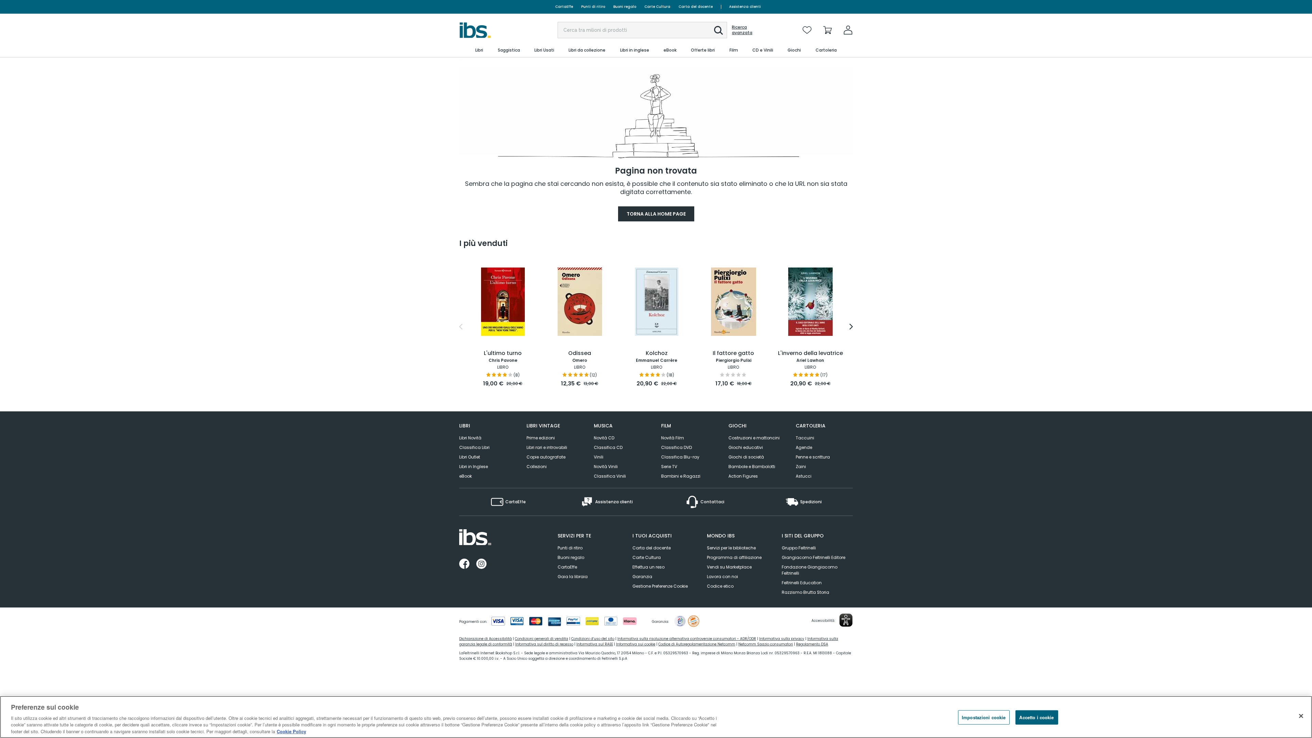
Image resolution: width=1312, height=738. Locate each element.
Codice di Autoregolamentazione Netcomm (696, 644)
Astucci (803, 476)
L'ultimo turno (503, 353)
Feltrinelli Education (802, 583)
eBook (465, 476)
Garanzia (642, 576)
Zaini (801, 466)
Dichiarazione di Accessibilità (485, 638)
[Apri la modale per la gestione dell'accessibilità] (846, 620)
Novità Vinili (606, 466)
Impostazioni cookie (984, 717)
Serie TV (669, 466)
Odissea (579, 353)
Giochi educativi (745, 447)
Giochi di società (746, 457)
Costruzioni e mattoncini (754, 438)
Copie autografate (546, 457)
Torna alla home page (656, 213)
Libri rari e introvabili (547, 447)
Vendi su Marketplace (729, 567)
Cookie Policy (291, 731)
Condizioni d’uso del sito (592, 638)
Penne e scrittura (813, 457)
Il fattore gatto (733, 353)
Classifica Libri (474, 447)
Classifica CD (608, 447)
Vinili (598, 457)
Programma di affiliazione (734, 557)
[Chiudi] (1301, 716)
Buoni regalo (624, 6)
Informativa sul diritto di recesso (544, 644)
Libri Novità (470, 438)
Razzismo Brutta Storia (805, 592)
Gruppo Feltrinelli (799, 548)
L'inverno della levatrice (810, 353)
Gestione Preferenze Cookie (660, 586)
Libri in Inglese (473, 466)
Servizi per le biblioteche (731, 548)
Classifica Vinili (610, 476)
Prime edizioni (541, 438)
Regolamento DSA (812, 644)
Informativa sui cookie (635, 644)
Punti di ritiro (593, 6)
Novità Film (672, 438)
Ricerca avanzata (742, 30)
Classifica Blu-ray (680, 457)
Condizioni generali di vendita (541, 638)
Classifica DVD (676, 447)
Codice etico (720, 586)
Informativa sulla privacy (781, 638)
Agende (804, 447)
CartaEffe (564, 6)
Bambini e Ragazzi (680, 476)
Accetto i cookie (1036, 717)
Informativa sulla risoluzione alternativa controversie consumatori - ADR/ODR (686, 638)
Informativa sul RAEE (594, 644)
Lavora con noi (722, 576)
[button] (718, 30)
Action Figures (743, 476)
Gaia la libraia (573, 576)
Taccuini (805, 438)
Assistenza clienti (745, 6)
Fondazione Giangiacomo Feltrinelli (809, 570)
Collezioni (537, 466)
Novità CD (604, 438)
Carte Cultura (657, 6)
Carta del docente (696, 6)
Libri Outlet (469, 457)
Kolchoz (657, 353)
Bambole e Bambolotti (751, 466)
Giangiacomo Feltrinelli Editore (813, 557)
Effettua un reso (648, 567)
